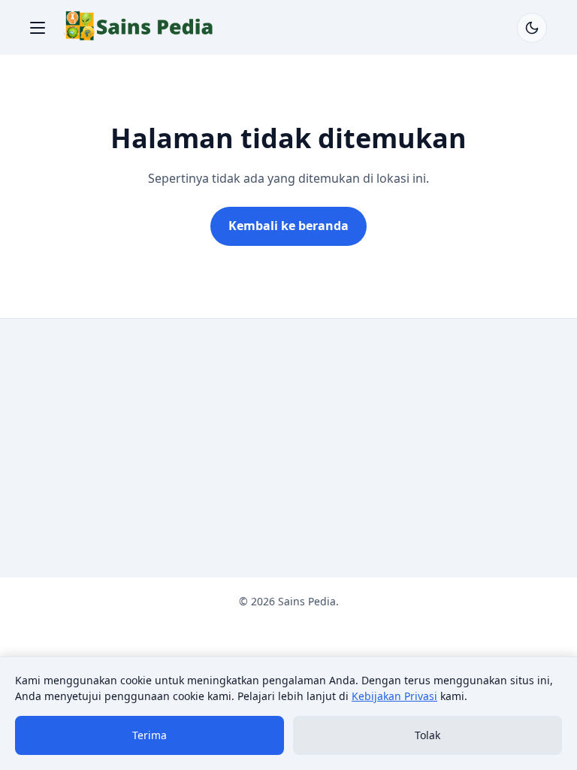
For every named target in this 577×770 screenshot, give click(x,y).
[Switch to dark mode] (532, 28)
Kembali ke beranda (288, 225)
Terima (149, 735)
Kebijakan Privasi (394, 696)
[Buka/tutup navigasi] (37, 27)
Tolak (427, 735)
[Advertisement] (288, 448)
